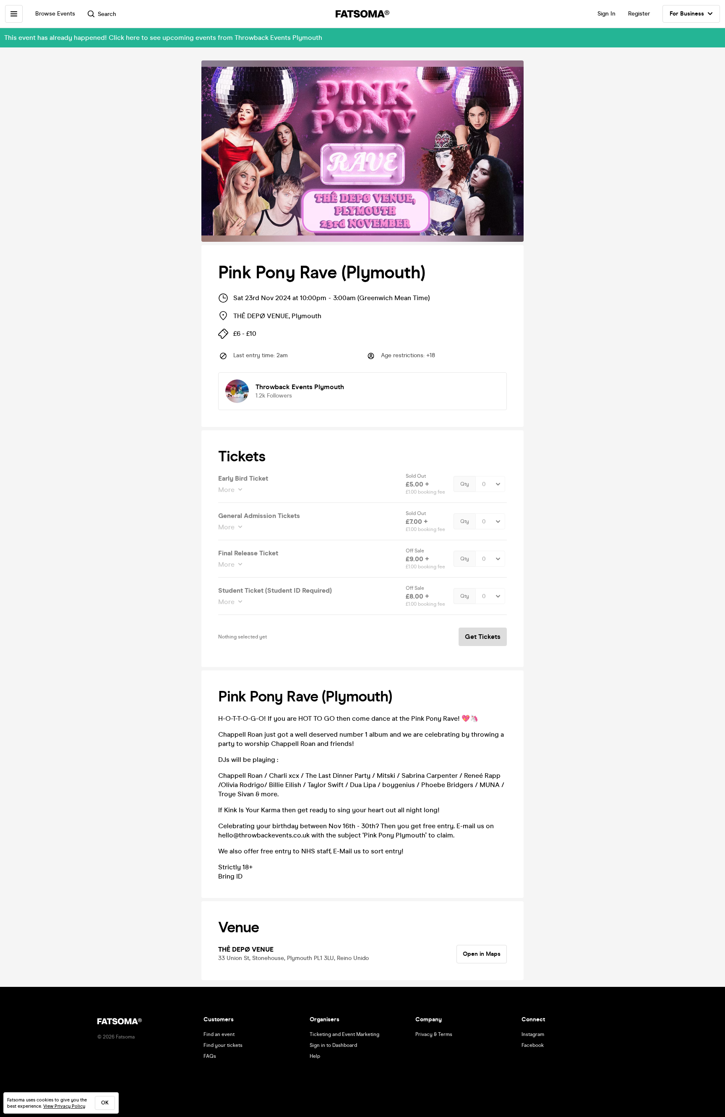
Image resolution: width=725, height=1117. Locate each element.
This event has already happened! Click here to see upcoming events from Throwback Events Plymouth (163, 38)
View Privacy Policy (64, 1106)
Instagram (533, 1034)
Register (639, 13)
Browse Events (55, 13)
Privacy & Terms (433, 1034)
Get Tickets (483, 637)
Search (107, 14)
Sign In (606, 13)
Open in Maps (482, 953)
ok (105, 1103)
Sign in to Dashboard (333, 1045)
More (226, 490)
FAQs (209, 1056)
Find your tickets (223, 1045)
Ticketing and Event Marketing (344, 1034)
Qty (464, 484)
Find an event (219, 1034)
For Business (687, 13)
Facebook (533, 1045)
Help (315, 1056)
